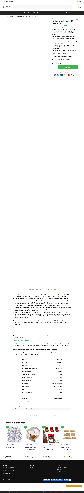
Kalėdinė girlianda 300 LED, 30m (14, 446)
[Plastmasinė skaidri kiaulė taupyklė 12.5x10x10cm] (33, 434)
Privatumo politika (61, 471)
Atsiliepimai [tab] (51, 289)
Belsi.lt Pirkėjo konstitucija (26, 491)
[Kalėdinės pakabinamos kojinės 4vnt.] (51, 434)
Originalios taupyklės (29, 444)
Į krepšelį (67, 67)
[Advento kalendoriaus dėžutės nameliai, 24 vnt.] (69, 434)
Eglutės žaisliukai (57, 415)
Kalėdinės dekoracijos (48, 444)
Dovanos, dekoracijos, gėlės (16, 16)
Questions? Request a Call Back (74, 485)
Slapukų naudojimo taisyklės (63, 473)
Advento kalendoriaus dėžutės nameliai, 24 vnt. (68, 446)
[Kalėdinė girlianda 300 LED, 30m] (14, 434)
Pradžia (7, 16)
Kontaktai (59, 469)
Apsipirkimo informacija (62, 467)
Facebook (32, 467)
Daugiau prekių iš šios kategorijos (21, 340)
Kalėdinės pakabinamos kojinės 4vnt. (50, 446)
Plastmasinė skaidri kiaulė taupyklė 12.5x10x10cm (31, 446)
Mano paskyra (78, 1)
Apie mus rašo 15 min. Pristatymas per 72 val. (9, 491)
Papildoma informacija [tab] (41, 289)
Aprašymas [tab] (31, 289)
